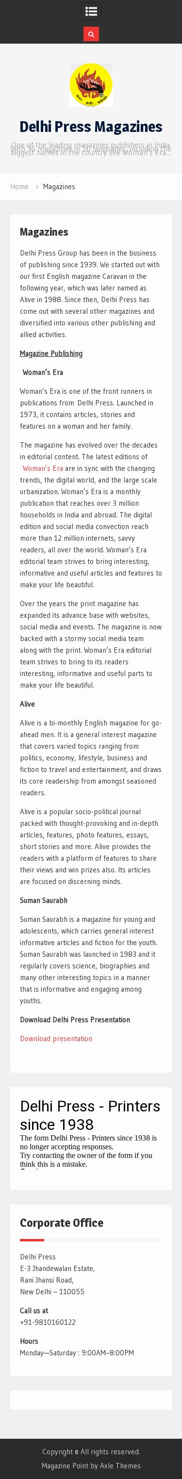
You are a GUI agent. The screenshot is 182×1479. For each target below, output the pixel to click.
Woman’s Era (41, 468)
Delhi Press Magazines (91, 126)
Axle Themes (120, 1465)
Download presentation (56, 1038)
